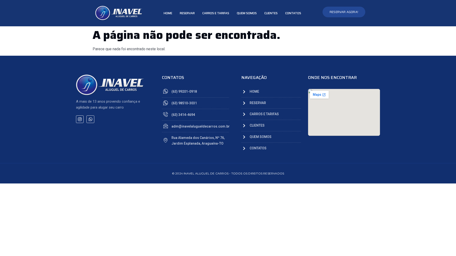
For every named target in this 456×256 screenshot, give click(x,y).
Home (168, 13)
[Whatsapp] (90, 119)
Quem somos (247, 13)
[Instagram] (80, 119)
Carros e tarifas (215, 13)
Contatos (293, 13)
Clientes (271, 13)
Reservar (187, 13)
